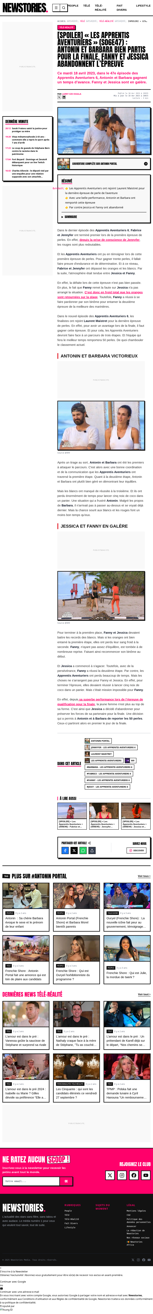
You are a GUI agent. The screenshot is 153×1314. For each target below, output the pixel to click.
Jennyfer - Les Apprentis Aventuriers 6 (113, 747)
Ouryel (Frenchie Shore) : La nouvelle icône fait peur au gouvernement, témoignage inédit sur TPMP (126, 924)
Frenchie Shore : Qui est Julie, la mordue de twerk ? (127, 975)
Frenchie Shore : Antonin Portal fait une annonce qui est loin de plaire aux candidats (25, 975)
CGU (128, 1215)
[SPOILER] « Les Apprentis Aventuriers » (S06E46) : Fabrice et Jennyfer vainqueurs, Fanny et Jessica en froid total (72, 828)
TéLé (9, 965)
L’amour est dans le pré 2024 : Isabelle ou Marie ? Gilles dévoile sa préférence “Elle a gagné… (25, 1095)
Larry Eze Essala (71, 93)
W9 (132, 760)
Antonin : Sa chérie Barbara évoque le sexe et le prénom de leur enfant (24, 922)
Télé (86, 5)
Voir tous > (144, 876)
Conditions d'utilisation (35, 1299)
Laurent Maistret (101, 754)
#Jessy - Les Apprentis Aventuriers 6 (107, 786)
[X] (59, 97)
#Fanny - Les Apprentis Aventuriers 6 (108, 780)
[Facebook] (65, 850)
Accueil (61, 21)
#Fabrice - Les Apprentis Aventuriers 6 (109, 773)
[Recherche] (63, 7)
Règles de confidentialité (70, 1299)
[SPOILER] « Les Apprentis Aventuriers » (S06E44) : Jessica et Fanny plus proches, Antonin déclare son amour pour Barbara (135, 828)
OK (66, 1181)
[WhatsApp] (83, 850)
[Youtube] (146, 1175)
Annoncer (131, 1226)
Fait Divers (122, 7)
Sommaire (71, 217)
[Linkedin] (64, 97)
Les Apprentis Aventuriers (106, 760)
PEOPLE (10, 913)
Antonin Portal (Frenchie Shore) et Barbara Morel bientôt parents (72, 922)
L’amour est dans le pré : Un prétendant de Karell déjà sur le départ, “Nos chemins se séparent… (126, 1043)
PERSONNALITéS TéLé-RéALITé (70, 1084)
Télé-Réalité (100, 7)
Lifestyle (143, 5)
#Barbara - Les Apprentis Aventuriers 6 (109, 767)
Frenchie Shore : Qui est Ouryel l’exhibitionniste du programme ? (73, 975)
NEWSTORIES (25, 7)
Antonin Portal (100, 740)
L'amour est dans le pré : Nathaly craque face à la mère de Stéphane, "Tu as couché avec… (76, 1043)
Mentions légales (136, 1211)
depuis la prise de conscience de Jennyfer (109, 239)
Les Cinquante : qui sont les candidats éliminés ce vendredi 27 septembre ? (76, 1093)
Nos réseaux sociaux (138, 1237)
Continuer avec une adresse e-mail (19, 1291)
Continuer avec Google (13, 1281)
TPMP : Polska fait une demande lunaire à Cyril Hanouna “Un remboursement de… (126, 1095)
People (73, 5)
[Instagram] (122, 1175)
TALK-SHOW (113, 913)
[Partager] (92, 850)
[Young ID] (76, 1311)
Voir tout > (144, 994)
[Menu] (56, 7)
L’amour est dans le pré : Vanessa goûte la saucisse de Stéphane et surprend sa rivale (25, 1040)
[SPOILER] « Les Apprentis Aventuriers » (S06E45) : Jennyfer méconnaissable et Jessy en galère (104, 826)
